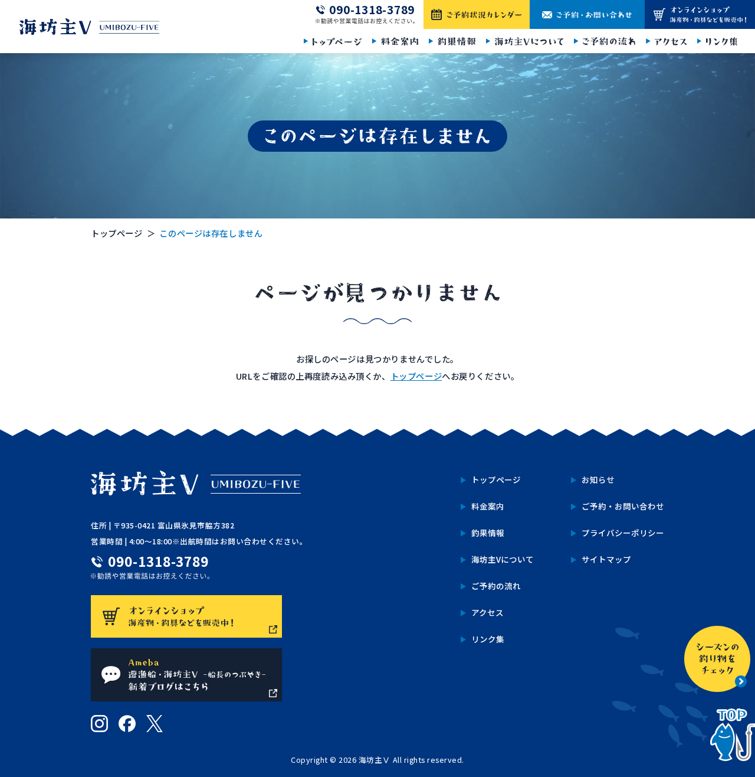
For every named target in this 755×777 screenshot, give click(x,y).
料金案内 (487, 506)
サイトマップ (606, 559)
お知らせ (598, 479)
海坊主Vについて (502, 559)
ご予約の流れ (496, 586)
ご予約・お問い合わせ (623, 506)
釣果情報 (487, 532)
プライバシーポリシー (623, 532)
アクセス (487, 612)
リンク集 (487, 639)
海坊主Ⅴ (374, 759)
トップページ (116, 233)
